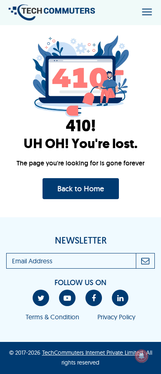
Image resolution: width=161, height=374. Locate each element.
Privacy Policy (116, 317)
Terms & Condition (52, 317)
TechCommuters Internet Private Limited (92, 352)
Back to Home (80, 188)
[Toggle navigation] (147, 12)
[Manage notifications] (141, 355)
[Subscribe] (145, 261)
